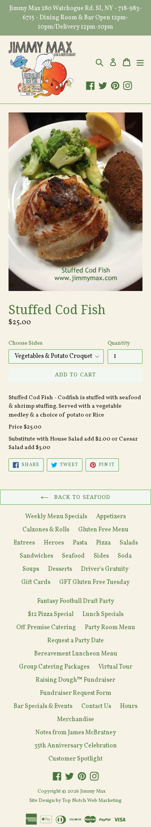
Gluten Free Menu (103, 530)
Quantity (119, 343)
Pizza (103, 543)
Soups (30, 569)
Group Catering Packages (54, 667)
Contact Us (96, 706)
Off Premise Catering (46, 627)
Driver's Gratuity (105, 569)
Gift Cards (35, 582)
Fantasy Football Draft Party (75, 601)
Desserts (60, 569)
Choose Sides (26, 343)
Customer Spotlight (75, 759)
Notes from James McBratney (75, 732)
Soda (125, 556)
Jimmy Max (93, 791)
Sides (101, 556)
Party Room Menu (110, 627)
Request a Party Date (75, 640)
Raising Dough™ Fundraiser (75, 680)
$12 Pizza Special (51, 614)
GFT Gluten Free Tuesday (94, 582)
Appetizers (111, 516)
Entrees (24, 543)
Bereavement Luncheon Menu (75, 654)
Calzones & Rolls (45, 530)
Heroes (54, 543)
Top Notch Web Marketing (91, 800)
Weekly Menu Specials (56, 516)
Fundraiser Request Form (75, 693)
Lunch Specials (103, 614)
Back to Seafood (81, 497)
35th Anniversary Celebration (75, 746)
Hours (128, 706)
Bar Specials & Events (43, 706)
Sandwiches (36, 556)
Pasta (80, 543)
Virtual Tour (115, 667)
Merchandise (75, 719)
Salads (129, 543)
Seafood (73, 556)
